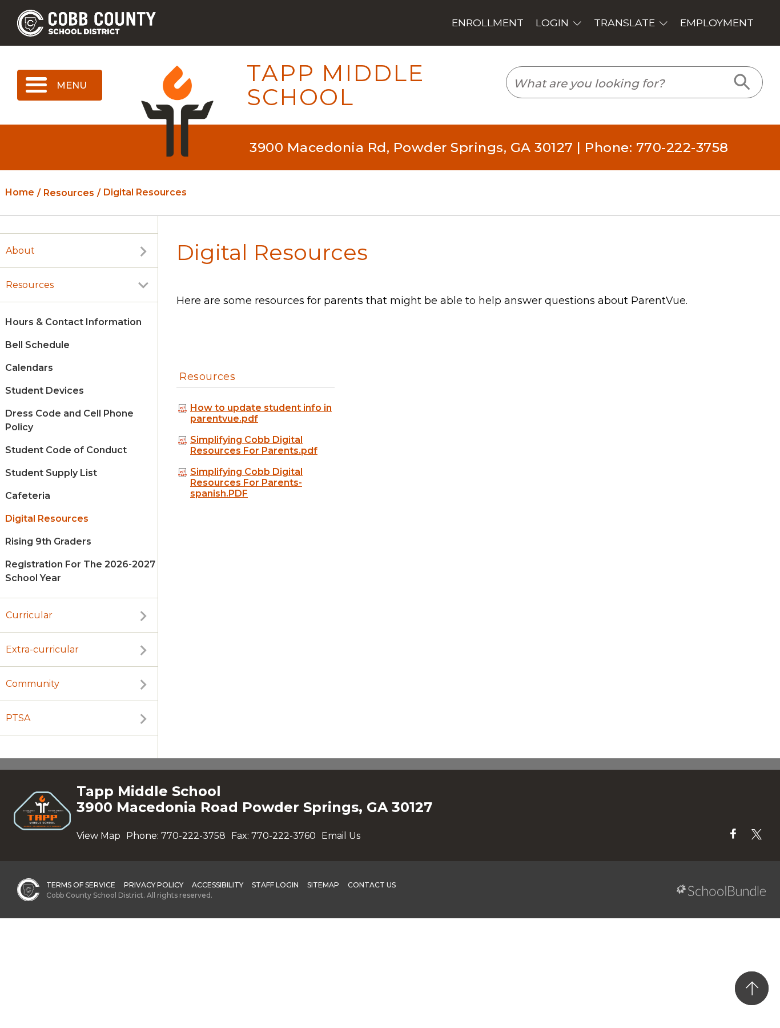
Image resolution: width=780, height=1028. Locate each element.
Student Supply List (51, 472)
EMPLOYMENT (717, 23)
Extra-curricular (42, 649)
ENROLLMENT (488, 23)
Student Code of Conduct (66, 450)
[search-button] (742, 82)
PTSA (18, 718)
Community (32, 683)
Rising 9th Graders (48, 541)
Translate (624, 23)
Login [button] (552, 23)
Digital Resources (47, 518)
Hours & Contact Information (73, 322)
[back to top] (752, 988)
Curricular (29, 615)
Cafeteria (27, 495)
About (20, 250)
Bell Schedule (37, 344)
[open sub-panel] (143, 251)
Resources (30, 284)
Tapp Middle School (335, 85)
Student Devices (44, 390)
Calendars (29, 367)
